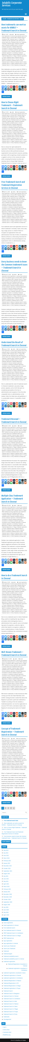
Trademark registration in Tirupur (12, 988)
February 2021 (7, 889)
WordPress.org (6, 1035)
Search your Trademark (21, 42)
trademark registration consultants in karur (15, 973)
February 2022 (7, 860)
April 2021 (6, 884)
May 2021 (6, 881)
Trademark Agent (10, 43)
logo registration (12, 40)
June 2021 (6, 879)
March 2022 (7, 858)
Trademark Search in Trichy (7, 65)
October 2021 (7, 868)
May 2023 (6, 850)
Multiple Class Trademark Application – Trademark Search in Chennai (12, 498)
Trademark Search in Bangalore (11, 993)
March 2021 (7, 886)
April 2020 (6, 915)
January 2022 (7, 863)
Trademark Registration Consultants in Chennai (17, 965)
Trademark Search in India (17, 60)
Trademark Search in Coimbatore (12, 998)
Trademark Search (10, 57)
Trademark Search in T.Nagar (8, 63)
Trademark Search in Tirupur (20, 63)
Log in (4, 1027)
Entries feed (6, 1029)
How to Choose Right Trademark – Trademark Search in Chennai (11, 105)
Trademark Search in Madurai (8, 62)
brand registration (21, 34)
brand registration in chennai (8, 36)
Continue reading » (6, 96)
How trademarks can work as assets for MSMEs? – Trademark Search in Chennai (13, 27)
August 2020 (7, 904)
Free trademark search (19, 36)
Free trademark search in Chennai (12, 277)
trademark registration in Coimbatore (10, 52)
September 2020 (8, 902)
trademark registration (7, 46)
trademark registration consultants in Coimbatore (17, 969)
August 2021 (7, 873)
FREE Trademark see (6, 280)
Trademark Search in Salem (20, 62)
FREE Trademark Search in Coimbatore (13, 933)
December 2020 (8, 894)
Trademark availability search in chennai (13, 45)
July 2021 (6, 876)
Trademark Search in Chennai (13, 59)
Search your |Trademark (11, 42)
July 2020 (6, 907)
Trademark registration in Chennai (18, 51)
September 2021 (8, 871)
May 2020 (6, 912)
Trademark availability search (11, 956)
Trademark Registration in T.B (18, 54)
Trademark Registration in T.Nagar (9, 55)
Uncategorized (22, 65)
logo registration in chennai (11, 943)
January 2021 (7, 891)
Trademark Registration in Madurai (12, 980)
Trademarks (16, 65)
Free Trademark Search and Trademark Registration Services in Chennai (13, 185)
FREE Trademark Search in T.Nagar (14, 39)
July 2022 (6, 853)
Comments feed (7, 1032)
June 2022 (6, 855)
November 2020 (8, 897)
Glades (24, 1040)
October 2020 (7, 899)
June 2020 (6, 910)
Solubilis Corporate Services (12, 4)
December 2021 (8, 866)
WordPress (18, 1040)
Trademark (4, 43)
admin (12, 34)
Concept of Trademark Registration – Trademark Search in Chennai (12, 731)
